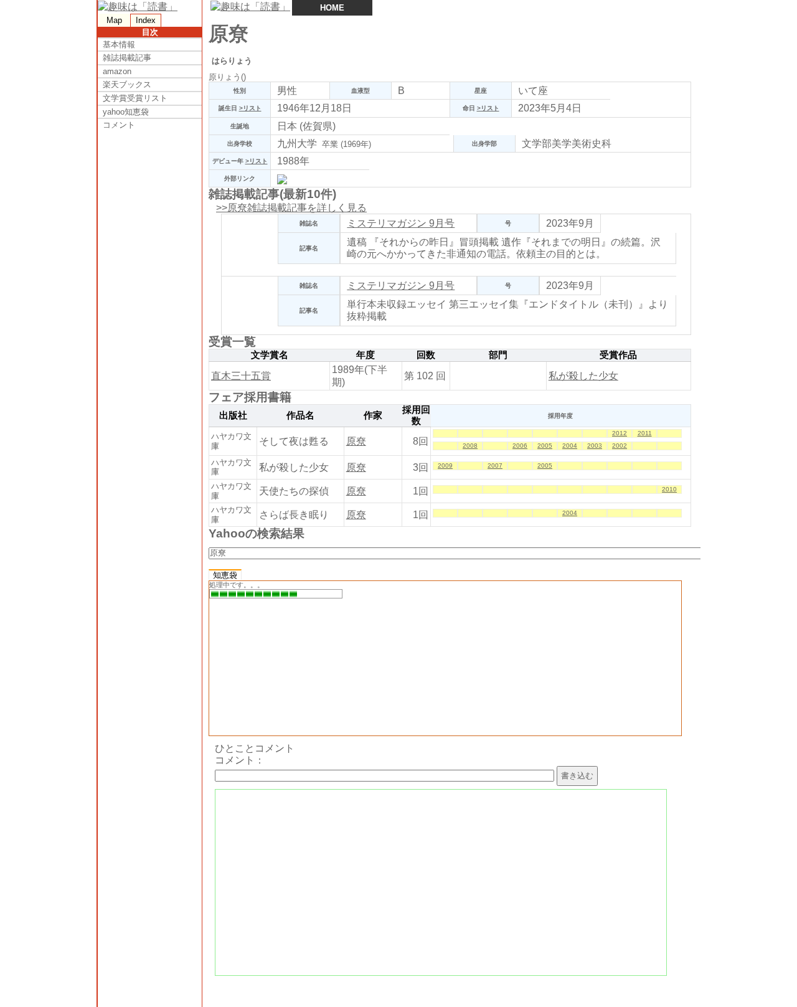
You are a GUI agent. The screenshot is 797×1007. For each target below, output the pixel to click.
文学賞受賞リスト (135, 98)
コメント (119, 125)
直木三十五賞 (241, 376)
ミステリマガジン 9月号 (401, 223)
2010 (669, 489)
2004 (569, 445)
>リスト (250, 108)
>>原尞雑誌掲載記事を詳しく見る (291, 207)
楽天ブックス (127, 84)
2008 (470, 445)
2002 (619, 445)
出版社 (233, 415)
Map (114, 20)
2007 (495, 465)
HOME (332, 7)
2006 (519, 445)
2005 (544, 445)
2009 (445, 465)
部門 (498, 355)
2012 (619, 433)
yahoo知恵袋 (126, 111)
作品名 (300, 415)
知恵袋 (225, 575)
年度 (365, 355)
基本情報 (119, 44)
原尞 (356, 441)
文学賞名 (269, 355)
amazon (117, 71)
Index (146, 20)
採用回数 (416, 415)
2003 (594, 445)
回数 (426, 355)
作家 (373, 415)
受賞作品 (618, 355)
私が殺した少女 (583, 376)
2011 (645, 433)
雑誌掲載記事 (127, 57)
